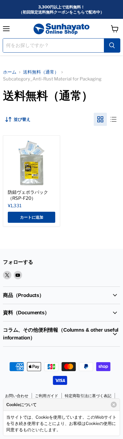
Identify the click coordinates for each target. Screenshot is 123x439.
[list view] (113, 119)
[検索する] (112, 45)
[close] (114, 405)
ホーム (9, 72)
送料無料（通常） (41, 72)
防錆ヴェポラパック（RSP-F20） (28, 195)
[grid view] (100, 119)
